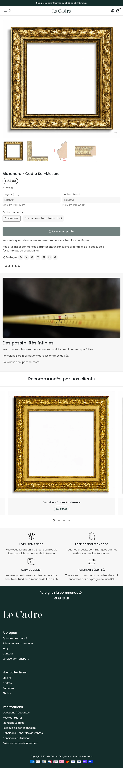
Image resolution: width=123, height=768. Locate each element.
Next (117, 79)
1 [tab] (54, 520)
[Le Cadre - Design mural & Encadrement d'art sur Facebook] (55, 598)
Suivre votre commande (18, 643)
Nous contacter (12, 718)
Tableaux (8, 688)
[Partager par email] (49, 257)
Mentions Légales (13, 723)
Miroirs (7, 678)
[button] (13, 266)
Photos (7, 693)
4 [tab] (69, 520)
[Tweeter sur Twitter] (26, 257)
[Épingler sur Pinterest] (32, 257)
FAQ (5, 648)
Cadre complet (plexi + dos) (43, 218)
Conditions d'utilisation (16, 738)
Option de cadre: (13, 212)
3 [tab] (64, 520)
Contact (8, 653)
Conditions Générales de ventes (23, 733)
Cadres (7, 683)
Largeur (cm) (11, 194)
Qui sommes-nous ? (15, 638)
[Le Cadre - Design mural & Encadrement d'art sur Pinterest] (59, 598)
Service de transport (16, 659)
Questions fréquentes (16, 712)
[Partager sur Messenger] (55, 257)
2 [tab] (59, 520)
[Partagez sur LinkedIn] (43, 257)
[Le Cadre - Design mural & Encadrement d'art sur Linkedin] (67, 598)
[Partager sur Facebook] (20, 257)
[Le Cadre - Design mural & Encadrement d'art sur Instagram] (63, 598)
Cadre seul (11, 218)
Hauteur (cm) (71, 194)
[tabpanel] (61, 453)
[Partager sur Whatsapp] (38, 257)
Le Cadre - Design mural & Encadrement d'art (70, 756)
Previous (6, 453)
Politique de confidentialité (19, 728)
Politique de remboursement (21, 743)
